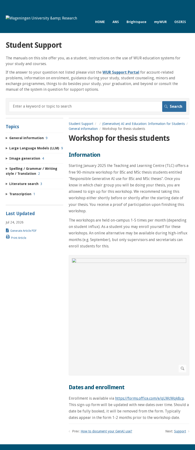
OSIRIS (180, 22)
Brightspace (136, 22)
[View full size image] (129, 315)
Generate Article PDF (23, 230)
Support (180, 431)
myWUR (160, 22)
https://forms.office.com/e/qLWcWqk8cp (149, 398)
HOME (100, 22)
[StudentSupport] (41, 18)
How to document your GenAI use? (106, 431)
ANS (115, 22)
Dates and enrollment (96, 387)
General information (83, 129)
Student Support (81, 124)
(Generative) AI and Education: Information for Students (143, 124)
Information (84, 155)
